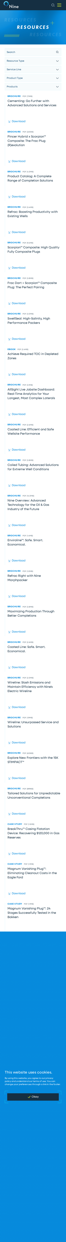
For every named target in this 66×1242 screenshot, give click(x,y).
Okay (35, 1097)
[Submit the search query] (57, 52)
